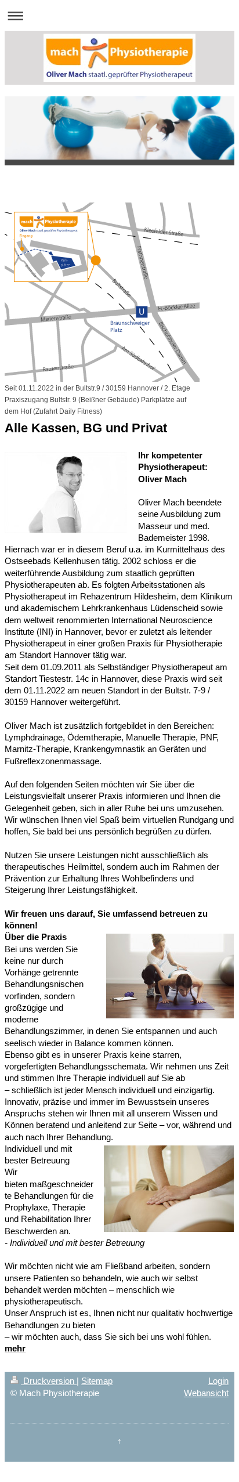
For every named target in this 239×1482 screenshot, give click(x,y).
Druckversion (49, 1381)
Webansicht (206, 1393)
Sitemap (97, 1381)
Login (218, 1381)
